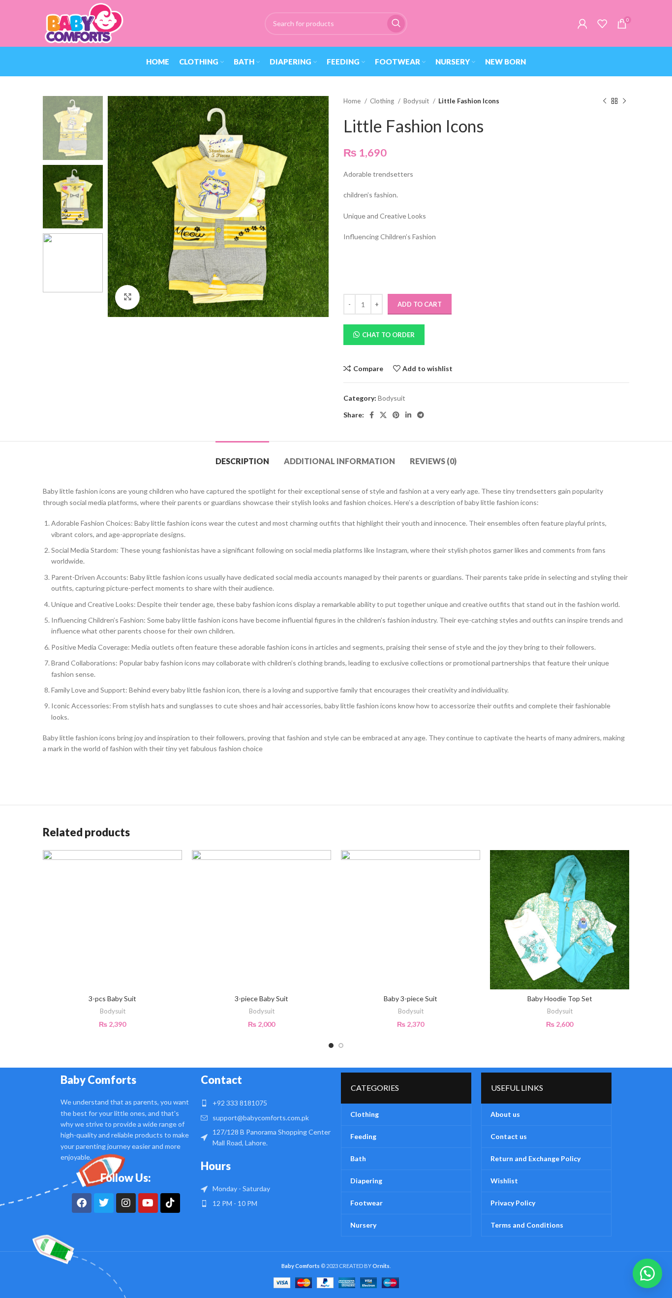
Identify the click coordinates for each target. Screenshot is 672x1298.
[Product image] (410, 919)
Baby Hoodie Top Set (559, 998)
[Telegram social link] (420, 415)
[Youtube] (148, 1203)
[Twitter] (104, 1203)
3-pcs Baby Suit (112, 998)
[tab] (242, 456)
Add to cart (419, 304)
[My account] (582, 23)
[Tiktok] (170, 1203)
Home (352, 101)
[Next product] (624, 101)
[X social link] (383, 415)
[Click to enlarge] (127, 297)
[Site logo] (83, 22)
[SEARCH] (396, 23)
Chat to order (388, 335)
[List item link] (266, 1103)
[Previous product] (605, 101)
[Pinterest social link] (396, 415)
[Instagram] (126, 1203)
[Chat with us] (647, 1273)
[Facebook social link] (372, 415)
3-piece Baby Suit (261, 998)
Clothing (383, 101)
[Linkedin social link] (408, 415)
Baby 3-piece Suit (410, 998)
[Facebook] (82, 1203)
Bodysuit (416, 101)
